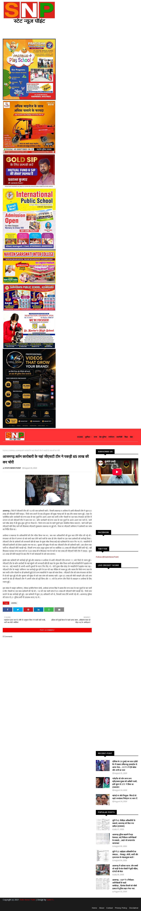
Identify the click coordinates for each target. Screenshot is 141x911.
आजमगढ (11, 450)
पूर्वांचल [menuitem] (87, 437)
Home (5, 450)
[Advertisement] (116, 507)
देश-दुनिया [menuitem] (102, 437)
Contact (109, 908)
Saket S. (50, 899)
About (101, 908)
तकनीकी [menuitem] (119, 437)
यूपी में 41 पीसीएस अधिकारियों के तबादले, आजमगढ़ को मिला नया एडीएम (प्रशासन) (123, 823)
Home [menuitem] (80, 437)
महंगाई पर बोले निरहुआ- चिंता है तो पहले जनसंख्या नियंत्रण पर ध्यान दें (124, 796)
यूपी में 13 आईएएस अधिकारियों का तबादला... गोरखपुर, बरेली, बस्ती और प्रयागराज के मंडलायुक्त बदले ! (125, 854)
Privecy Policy (121, 908)
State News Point (27, 899)
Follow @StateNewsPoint (107, 557)
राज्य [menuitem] (95, 437)
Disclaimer (133, 908)
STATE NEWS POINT (13, 468)
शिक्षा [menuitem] (126, 437)
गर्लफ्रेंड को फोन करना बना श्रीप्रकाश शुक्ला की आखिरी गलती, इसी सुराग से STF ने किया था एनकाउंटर (124, 782)
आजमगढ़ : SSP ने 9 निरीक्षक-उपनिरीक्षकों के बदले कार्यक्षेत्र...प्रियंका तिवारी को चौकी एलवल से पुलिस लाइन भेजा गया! (124, 884)
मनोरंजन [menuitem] (111, 437)
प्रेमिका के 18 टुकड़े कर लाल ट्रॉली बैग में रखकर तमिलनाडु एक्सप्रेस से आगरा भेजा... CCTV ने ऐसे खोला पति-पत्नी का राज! (125, 765)
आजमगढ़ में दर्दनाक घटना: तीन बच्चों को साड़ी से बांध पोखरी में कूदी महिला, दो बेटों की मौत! (125, 869)
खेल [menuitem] (131, 437)
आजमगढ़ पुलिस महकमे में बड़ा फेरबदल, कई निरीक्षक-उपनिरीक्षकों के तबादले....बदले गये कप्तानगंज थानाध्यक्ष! (124, 838)
